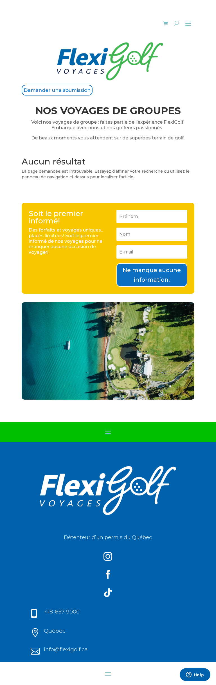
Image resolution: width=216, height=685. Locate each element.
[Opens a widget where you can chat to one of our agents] (194, 675)
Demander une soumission (57, 90)
